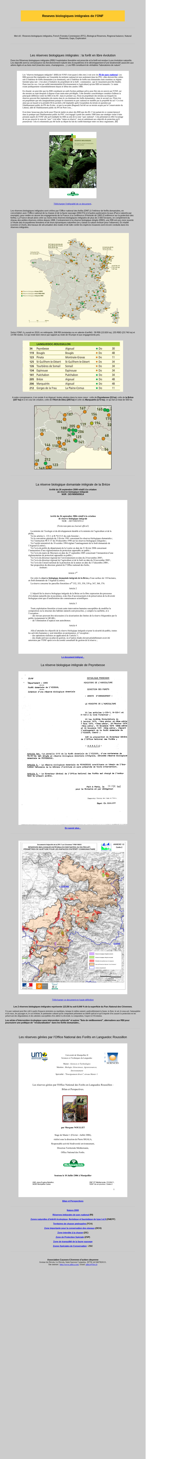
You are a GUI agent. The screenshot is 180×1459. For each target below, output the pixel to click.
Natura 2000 (73, 1210)
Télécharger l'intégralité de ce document (72, 204)
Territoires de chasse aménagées (70, 1224)
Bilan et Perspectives (72, 1201)
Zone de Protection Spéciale (70, 1237)
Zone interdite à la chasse (70, 1233)
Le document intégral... (72, 657)
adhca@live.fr (91, 1264)
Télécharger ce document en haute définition (73, 1000)
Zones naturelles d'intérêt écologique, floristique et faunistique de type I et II (68, 1219)
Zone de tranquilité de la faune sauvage (73, 1241)
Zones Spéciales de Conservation (70, 1246)
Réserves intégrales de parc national (71, 1215)
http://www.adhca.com (69, 1264)
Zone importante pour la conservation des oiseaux (69, 1228)
